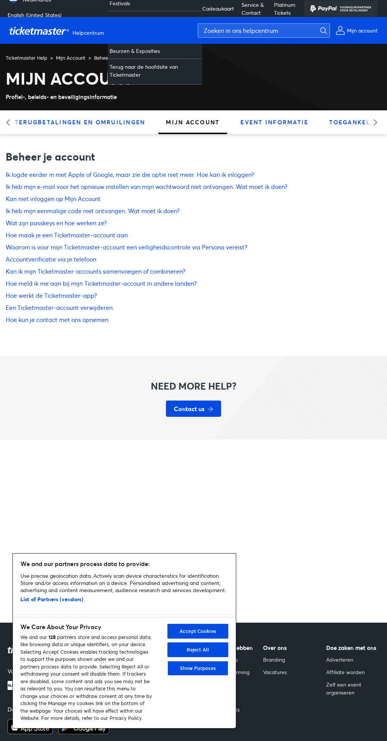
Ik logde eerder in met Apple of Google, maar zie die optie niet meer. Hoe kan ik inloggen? (130, 174)
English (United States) (35, 15)
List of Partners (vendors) (51, 599)
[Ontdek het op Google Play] (83, 732)
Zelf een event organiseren (343, 688)
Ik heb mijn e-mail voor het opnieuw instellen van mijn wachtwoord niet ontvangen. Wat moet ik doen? (146, 186)
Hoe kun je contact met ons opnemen (57, 319)
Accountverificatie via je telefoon (51, 259)
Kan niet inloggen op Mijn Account (53, 199)
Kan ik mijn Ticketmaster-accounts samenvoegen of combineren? (95, 271)
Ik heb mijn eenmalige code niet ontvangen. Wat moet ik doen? (93, 211)
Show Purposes (198, 668)
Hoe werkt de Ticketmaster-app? (51, 295)
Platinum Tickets (284, 8)
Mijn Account (70, 57)
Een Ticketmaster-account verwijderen (59, 307)
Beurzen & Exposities (135, 50)
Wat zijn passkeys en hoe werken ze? (56, 223)
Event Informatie (274, 122)
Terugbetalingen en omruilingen (80, 122)
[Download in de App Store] (30, 732)
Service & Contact (252, 8)
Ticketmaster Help (26, 57)
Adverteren (339, 659)
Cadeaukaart (218, 8)
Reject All (198, 649)
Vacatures (275, 672)
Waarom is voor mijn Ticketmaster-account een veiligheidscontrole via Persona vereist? (126, 247)
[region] (124, 641)
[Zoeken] (321, 30)
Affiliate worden (345, 672)
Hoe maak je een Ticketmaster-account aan (67, 235)
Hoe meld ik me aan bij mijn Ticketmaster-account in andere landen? (101, 283)
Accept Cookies (198, 631)
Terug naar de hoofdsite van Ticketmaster (144, 70)
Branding (274, 659)
